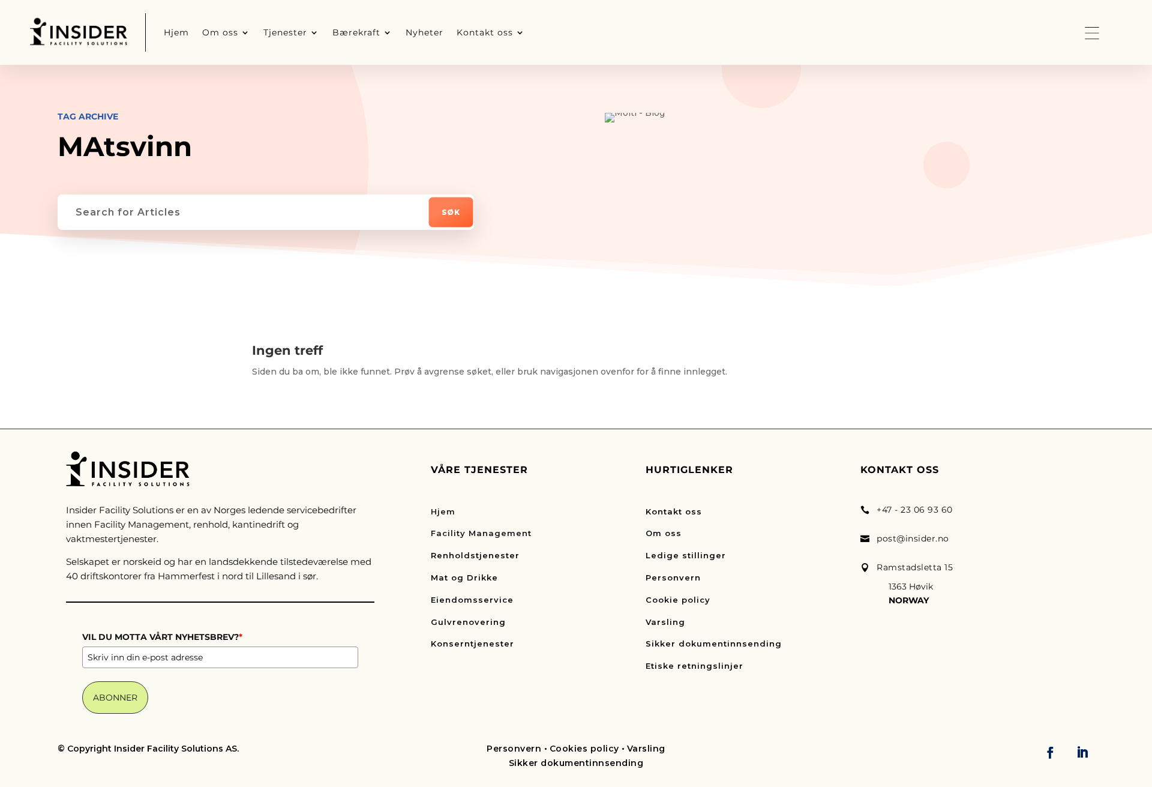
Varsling (665, 622)
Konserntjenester (472, 643)
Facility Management (481, 533)
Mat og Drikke (464, 577)
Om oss (664, 533)
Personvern (673, 577)
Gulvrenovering (468, 622)
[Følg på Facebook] (1050, 752)
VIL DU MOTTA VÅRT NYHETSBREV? (162, 637)
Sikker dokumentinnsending (714, 643)
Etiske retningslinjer (694, 666)
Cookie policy (678, 600)
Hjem (443, 511)
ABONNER (115, 697)
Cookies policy (584, 748)
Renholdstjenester (475, 555)
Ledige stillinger (686, 555)
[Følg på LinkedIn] (1082, 752)
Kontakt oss (674, 511)
